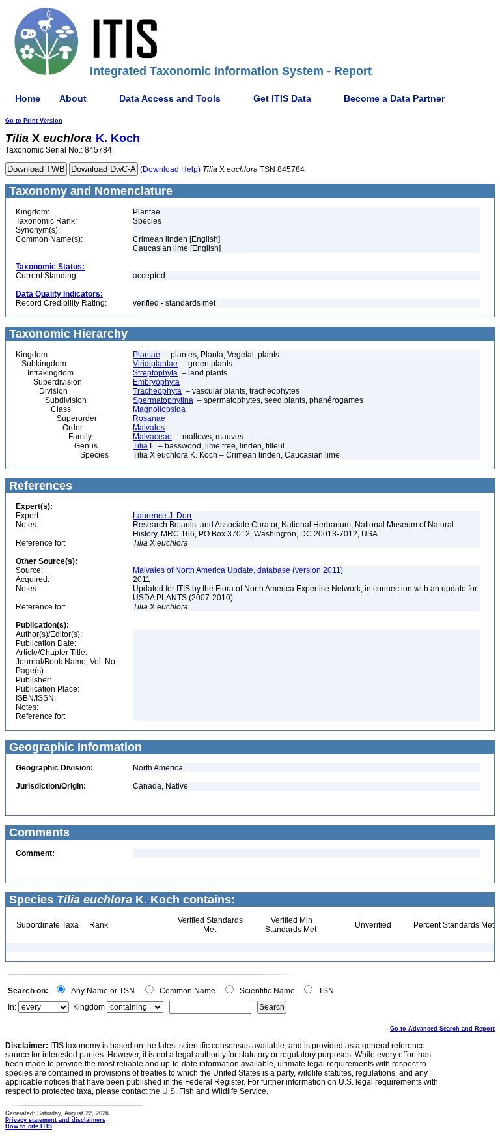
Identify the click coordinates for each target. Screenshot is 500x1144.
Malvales (149, 427)
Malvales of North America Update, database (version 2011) (238, 570)
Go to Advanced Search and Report (442, 1028)
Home (27, 98)
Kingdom (89, 1007)
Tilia (140, 445)
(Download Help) (170, 169)
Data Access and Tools (170, 98)
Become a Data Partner (394, 98)
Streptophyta (155, 372)
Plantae (146, 354)
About (73, 98)
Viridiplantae (155, 363)
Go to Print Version (33, 120)
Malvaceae (152, 436)
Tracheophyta (157, 391)
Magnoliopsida (159, 409)
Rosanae (149, 418)
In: (12, 1007)
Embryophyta (156, 382)
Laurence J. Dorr (162, 515)
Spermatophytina (163, 400)
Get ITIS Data (282, 98)
